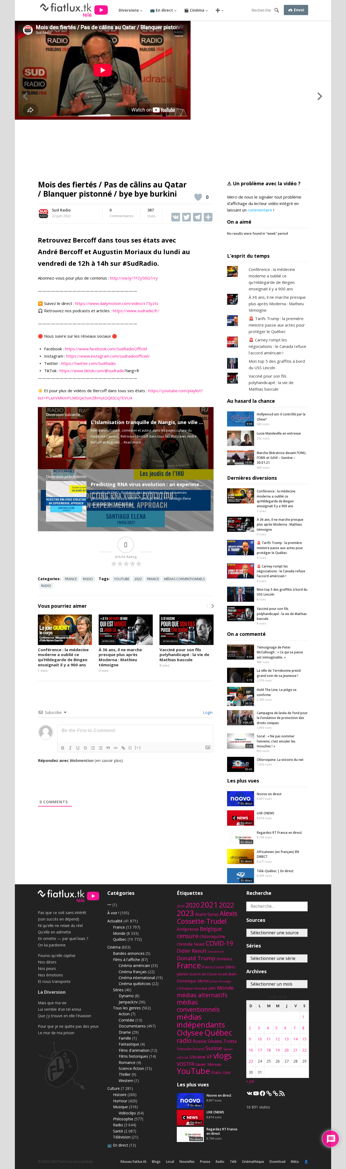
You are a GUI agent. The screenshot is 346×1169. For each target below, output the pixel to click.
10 (260, 1039)
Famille (125, 1038)
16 (251, 1050)
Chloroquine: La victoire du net (280, 759)
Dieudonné (216, 951)
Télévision (122, 1137)
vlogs (222, 1055)
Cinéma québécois (135, 983)
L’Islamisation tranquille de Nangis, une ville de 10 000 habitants (168, 422)
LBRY (212, 988)
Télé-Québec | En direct (275, 871)
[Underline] (78, 748)
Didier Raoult (192, 951)
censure (187, 936)
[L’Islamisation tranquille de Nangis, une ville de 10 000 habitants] (66, 458)
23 (251, 1061)
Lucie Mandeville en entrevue (279, 433)
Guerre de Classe (203, 974)
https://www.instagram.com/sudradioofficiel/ (108, 356)
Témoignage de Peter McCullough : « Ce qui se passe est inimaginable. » (280, 652)
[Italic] (70, 748)
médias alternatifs (202, 995)
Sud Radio (61, 210)
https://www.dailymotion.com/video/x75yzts (116, 303)
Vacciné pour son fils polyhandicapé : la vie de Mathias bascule (184, 655)
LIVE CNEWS (265, 813)
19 (277, 1050)
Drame (125, 1032)
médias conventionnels (184, 579)
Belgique (211, 928)
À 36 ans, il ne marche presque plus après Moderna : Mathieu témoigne (120, 657)
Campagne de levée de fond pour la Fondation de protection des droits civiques (282, 718)
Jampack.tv (128, 1002)
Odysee (190, 1032)
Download (277, 1161)
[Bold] (62, 748)
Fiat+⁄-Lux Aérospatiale (75, 1161)
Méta (295, 1161)
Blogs (156, 1161)
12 (277, 1039)
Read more (132, 442)
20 (286, 1050)
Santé (118, 1131)
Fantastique (129, 1044)
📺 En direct (161, 10)
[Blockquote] (108, 748)
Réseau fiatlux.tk (134, 1161)
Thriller (125, 1074)
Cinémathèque (253, 1161)
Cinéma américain (134, 965)
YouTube (121, 579)
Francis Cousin (213, 967)
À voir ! (113, 912)
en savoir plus (109, 760)
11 (269, 1039)
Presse (205, 1161)
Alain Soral (206, 914)
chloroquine (212, 936)
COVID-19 (219, 943)
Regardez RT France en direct (279, 832)
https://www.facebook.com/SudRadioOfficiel (106, 348)
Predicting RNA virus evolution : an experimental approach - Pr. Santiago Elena (186, 484)
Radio (88, 579)
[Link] (123, 748)
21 (295, 1050)
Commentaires (121, 213)
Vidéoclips (127, 1113)
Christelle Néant (191, 944)
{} (130, 747)
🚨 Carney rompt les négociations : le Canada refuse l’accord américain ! (281, 571)
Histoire (120, 1094)
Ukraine (197, 1057)
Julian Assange (220, 981)
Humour (120, 1100)
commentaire (260, 210)
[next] (212, 606)
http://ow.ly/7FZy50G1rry (134, 278)
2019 (180, 906)
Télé (233, 1161)
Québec (120, 939)
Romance (127, 1062)
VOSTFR (185, 1064)
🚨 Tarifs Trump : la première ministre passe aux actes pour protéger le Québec (277, 325)
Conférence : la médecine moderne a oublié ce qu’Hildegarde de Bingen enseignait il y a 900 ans (63, 657)
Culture (113, 1088)
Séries (118, 989)
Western (126, 1080)
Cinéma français (133, 971)
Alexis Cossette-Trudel (207, 917)
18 (269, 1050)
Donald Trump (196, 958)
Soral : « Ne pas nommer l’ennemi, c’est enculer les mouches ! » (276, 741)
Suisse (213, 1048)
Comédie (126, 1020)
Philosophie (123, 1118)
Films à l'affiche (126, 959)
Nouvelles (187, 1161)
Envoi (298, 9)
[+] (138, 747)
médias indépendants (201, 1021)
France (71, 579)
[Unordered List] (100, 748)
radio (46, 585)
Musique (120, 1106)
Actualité (114, 920)
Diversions (129, 10)
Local (170, 1161)
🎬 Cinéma (194, 10)
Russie (200, 1041)
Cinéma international (137, 977)
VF (209, 1056)
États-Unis (221, 1072)
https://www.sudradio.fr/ (136, 310)
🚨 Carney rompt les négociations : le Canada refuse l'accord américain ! (277, 346)
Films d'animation (134, 1050)
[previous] (208, 606)
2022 (138, 579)
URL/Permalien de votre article (67, 765)
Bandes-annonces (129, 953)
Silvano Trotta (222, 1041)
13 (286, 1039)
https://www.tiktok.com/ (82, 370)
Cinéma (114, 947)
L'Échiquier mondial (192, 988)
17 (260, 1050)
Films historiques (133, 1056)
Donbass (224, 958)
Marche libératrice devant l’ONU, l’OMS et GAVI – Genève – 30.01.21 (281, 458)
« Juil (250, 1081)
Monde (119, 933)
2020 (192, 905)
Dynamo (126, 995)
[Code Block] (115, 748)
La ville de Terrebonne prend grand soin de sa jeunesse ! (279, 673)
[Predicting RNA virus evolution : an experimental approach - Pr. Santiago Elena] (66, 520)
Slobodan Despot (190, 1049)
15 (304, 1039)
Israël (222, 974)
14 (295, 1039)
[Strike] (85, 748)
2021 (209, 905)
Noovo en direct (269, 794)
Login (207, 712)
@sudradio (115, 370)
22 (304, 1050)
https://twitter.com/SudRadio (88, 363)
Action (124, 1013)
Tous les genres (127, 1007)
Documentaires (132, 1026)
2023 (185, 913)
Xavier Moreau (208, 1064)
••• (109, 904)
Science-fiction (131, 1068)
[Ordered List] (93, 748)
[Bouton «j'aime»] (198, 197)
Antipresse (188, 929)
